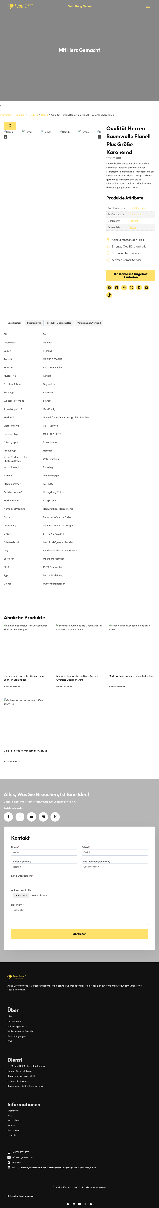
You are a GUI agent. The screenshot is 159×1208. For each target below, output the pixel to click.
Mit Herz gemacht (17, 1026)
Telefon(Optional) (21, 861)
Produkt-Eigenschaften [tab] (59, 322)
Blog (9, 1115)
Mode (133, 227)
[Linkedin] (73, 1203)
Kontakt (11, 1135)
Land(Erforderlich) (22, 875)
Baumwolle (136, 214)
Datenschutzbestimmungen (20, 1196)
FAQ (9, 1041)
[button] (20, 137)
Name (15, 847)
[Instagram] (91, 1203)
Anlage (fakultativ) (21, 890)
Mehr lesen (10, 686)
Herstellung (13, 1120)
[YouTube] (79, 1203)
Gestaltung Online (79, 6)
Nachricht (17, 904)
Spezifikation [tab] (14, 322)
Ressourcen (13, 1130)
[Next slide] (100, 137)
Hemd (118, 157)
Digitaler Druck (138, 208)
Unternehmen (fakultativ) (96, 861)
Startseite (13, 1110)
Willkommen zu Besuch (20, 1031)
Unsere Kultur (15, 1021)
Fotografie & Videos (18, 1080)
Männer (134, 221)
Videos (11, 1125)
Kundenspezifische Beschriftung (25, 1085)
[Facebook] (68, 1203)
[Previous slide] (5, 137)
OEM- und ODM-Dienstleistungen (26, 1065)
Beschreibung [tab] (34, 322)
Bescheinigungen (16, 1036)
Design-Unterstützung (19, 1070)
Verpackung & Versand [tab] (89, 322)
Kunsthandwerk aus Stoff (21, 1075)
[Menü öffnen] (147, 6)
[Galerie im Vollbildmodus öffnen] (10, 126)
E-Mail (86, 847)
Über (10, 1016)
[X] (85, 1203)
